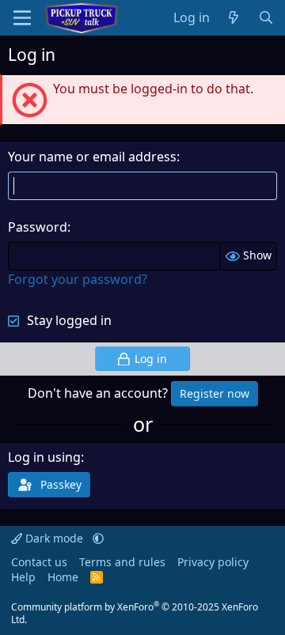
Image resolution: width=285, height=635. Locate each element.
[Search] (265, 17)
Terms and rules (122, 561)
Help (23, 576)
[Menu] (22, 18)
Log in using (44, 457)
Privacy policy (213, 561)
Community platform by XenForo (134, 613)
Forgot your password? (77, 279)
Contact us (39, 561)
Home (63, 576)
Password (37, 227)
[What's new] (234, 17)
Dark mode (54, 538)
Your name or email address (92, 156)
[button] (98, 538)
